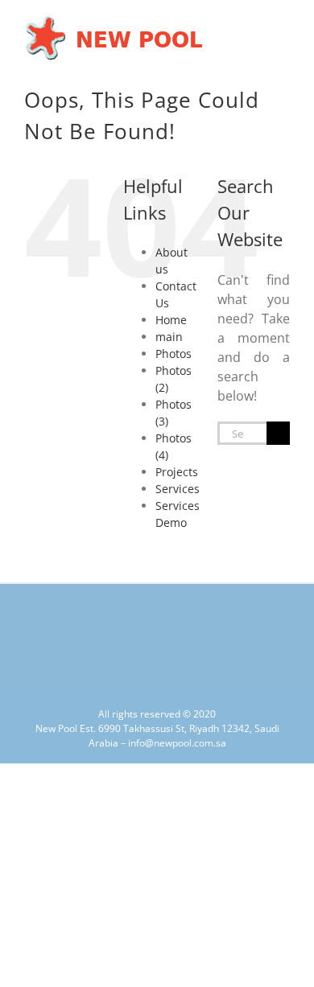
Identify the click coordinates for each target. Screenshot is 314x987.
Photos (173, 353)
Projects (176, 471)
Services (177, 488)
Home (171, 319)
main (169, 336)
